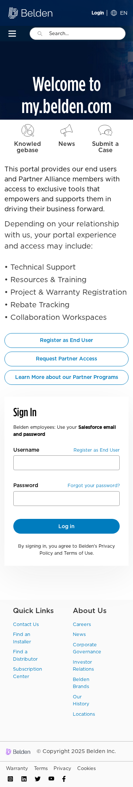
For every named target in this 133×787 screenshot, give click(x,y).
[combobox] (87, 34)
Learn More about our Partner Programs (66, 377)
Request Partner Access (66, 359)
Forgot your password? (94, 485)
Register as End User (66, 340)
